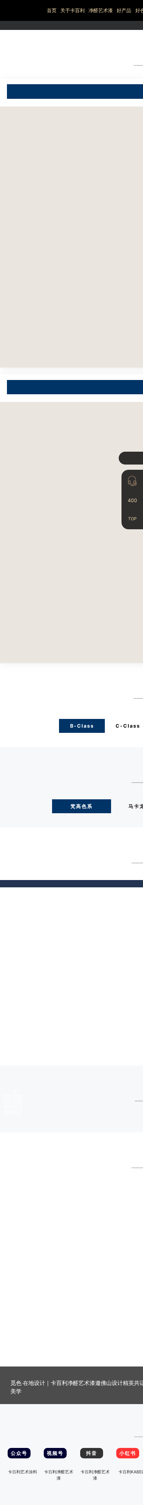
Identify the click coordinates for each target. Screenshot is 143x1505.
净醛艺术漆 (101, 10)
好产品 (124, 10)
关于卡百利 (72, 10)
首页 (52, 10)
